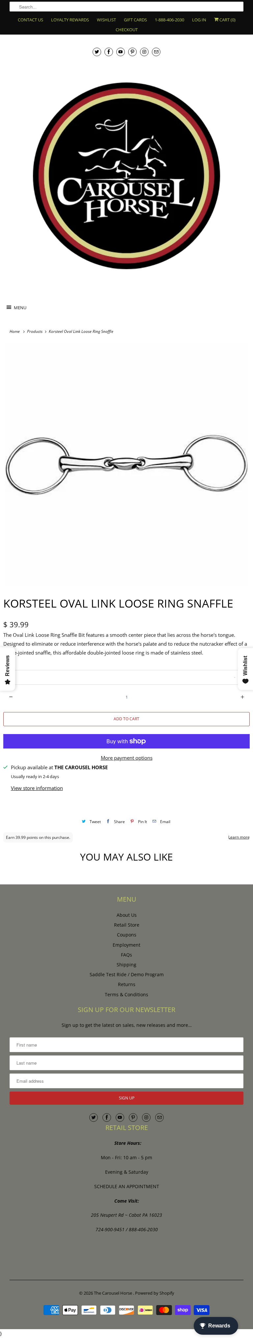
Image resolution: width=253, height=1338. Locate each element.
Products (35, 331)
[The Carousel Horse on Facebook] (108, 51)
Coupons (126, 935)
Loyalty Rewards (70, 20)
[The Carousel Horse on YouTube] (120, 51)
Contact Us (30, 20)
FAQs (126, 955)
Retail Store (126, 925)
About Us (127, 915)
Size (7, 664)
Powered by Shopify (154, 1293)
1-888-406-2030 (169, 20)
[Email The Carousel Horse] (156, 51)
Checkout (127, 30)
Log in (199, 20)
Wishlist (106, 20)
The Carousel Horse (113, 1293)
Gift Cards (135, 20)
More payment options (127, 757)
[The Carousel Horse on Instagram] (144, 51)
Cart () (227, 20)
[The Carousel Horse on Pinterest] (132, 51)
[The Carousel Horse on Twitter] (97, 51)
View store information (37, 788)
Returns (126, 984)
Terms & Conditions (126, 994)
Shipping (126, 964)
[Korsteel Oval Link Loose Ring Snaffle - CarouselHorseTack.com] (126, 465)
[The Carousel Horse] (126, 175)
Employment (126, 945)
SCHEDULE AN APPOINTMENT (126, 1186)
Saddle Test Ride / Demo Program (127, 974)
